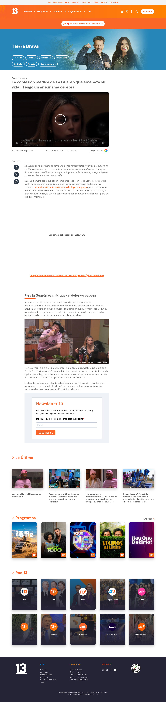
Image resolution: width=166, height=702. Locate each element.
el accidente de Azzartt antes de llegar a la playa (61, 187)
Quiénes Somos (76, 670)
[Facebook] (131, 12)
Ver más (148, 519)
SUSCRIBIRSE (46, 433)
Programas (42, 11)
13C (89, 2)
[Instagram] (122, 12)
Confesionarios (48, 64)
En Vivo (146, 11)
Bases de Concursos (48, 680)
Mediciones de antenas (79, 677)
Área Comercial (76, 672)
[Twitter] (126, 12)
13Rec (96, 2)
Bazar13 (104, 2)
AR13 (67, 2)
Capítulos (57, 11)
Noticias (32, 58)
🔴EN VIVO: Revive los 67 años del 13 (85, 23)
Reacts (31, 64)
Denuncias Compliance (79, 680)
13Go (84, 2)
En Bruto (18, 64)
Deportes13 (58, 2)
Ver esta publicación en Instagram (67, 235)
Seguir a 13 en (97, 150)
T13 (49, 2)
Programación (74, 11)
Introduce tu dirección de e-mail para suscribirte (59, 419)
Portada (28, 11)
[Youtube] (115, 671)
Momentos (61, 58)
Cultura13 (75, 2)
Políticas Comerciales (78, 675)
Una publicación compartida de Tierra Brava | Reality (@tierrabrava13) (67, 275)
